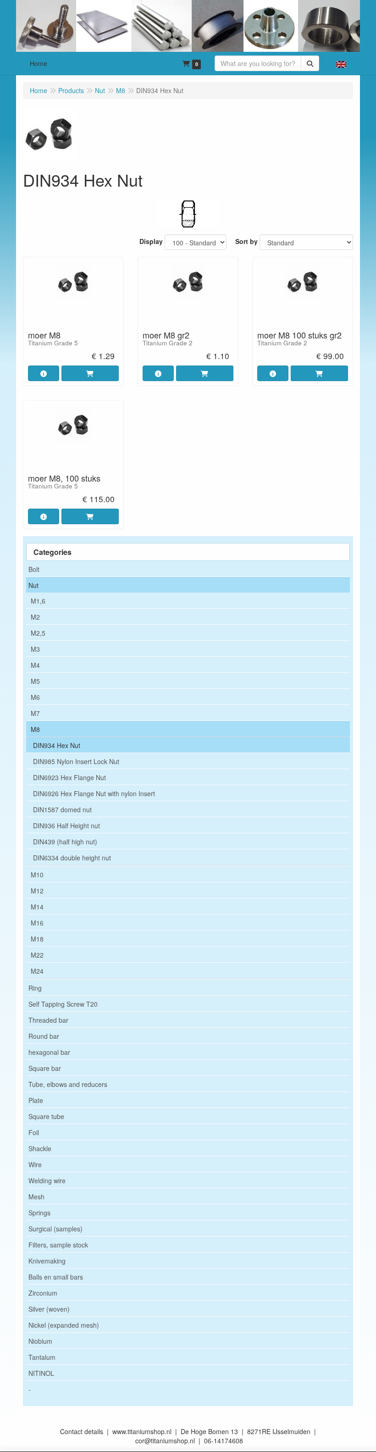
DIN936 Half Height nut (66, 825)
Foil (33, 1132)
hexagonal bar (49, 1052)
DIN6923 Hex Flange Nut (69, 777)
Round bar (43, 1036)
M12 (37, 890)
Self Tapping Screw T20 (63, 1004)
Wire (35, 1164)
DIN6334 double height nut (72, 857)
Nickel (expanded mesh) (63, 1325)
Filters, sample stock (58, 1244)
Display (151, 241)
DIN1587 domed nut (62, 809)
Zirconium (42, 1292)
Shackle (39, 1148)
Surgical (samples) (55, 1228)
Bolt (33, 569)
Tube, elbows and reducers (67, 1084)
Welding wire (47, 1180)
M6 (35, 697)
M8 (35, 729)
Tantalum (41, 1357)
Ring (35, 987)
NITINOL (41, 1373)
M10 (37, 874)
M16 (37, 922)
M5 (35, 681)
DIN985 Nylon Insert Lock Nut (76, 761)
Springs (39, 1212)
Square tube (46, 1116)
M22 (37, 954)
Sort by (246, 241)
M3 (35, 649)
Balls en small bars (55, 1276)
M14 (37, 906)
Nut (33, 585)
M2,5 (38, 632)
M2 (35, 616)
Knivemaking (47, 1260)
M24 (37, 970)
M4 (35, 665)
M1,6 (38, 600)
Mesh (36, 1196)
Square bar (44, 1068)
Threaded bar (48, 1020)
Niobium (40, 1341)
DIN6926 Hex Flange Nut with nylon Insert (94, 793)
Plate (35, 1100)
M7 (35, 713)
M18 (37, 938)
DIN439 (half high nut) (65, 841)
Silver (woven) (49, 1308)
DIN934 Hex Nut (56, 745)
